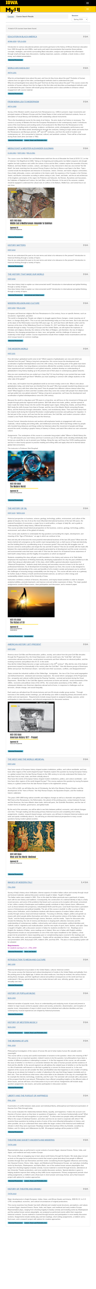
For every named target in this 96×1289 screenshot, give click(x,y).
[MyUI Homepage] (12, 10)
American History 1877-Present (24, 644)
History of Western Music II (22, 1022)
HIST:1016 (11, 279)
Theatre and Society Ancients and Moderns (31, 1140)
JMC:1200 (11, 964)
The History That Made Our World (26, 274)
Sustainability (28, 636)
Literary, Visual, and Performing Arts (35, 140)
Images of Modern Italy (20, 882)
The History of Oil (17, 508)
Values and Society (30, 951)
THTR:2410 (12, 1194)
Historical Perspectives (15, 60)
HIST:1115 (11, 513)
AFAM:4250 (12, 41)
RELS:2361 (31, 153)
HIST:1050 (11, 308)
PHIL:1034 (12, 1100)
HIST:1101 (11, 353)
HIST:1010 (11, 250)
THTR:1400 (12, 1145)
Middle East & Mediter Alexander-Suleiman (31, 148)
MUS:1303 (12, 998)
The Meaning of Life (18, 1041)
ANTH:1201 (12, 73)
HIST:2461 (21, 153)
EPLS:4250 (22, 41)
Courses (11, 16)
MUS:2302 (12, 1027)
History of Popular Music (21, 993)
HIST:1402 (11, 764)
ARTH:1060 (12, 106)
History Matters (17, 245)
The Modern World (18, 349)
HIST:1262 (11, 649)
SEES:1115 (21, 513)
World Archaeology (19, 68)
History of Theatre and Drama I (24, 1189)
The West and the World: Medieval (26, 759)
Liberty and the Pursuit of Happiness (28, 1096)
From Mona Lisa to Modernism (23, 102)
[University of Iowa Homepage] (11, 2)
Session (75, 15)
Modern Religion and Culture (23, 303)
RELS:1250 (21, 308)
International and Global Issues (34, 295)
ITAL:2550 (11, 887)
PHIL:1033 (12, 1045)
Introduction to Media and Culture (27, 960)
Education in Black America (22, 37)
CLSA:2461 (12, 153)
